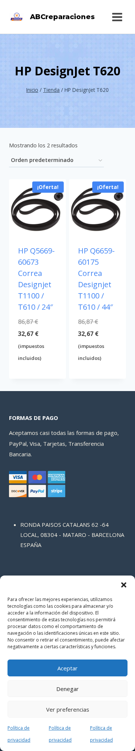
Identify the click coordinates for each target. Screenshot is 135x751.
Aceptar (67, 668)
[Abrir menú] (117, 17)
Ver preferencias (67, 709)
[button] (124, 585)
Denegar (67, 689)
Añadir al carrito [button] (38, 371)
